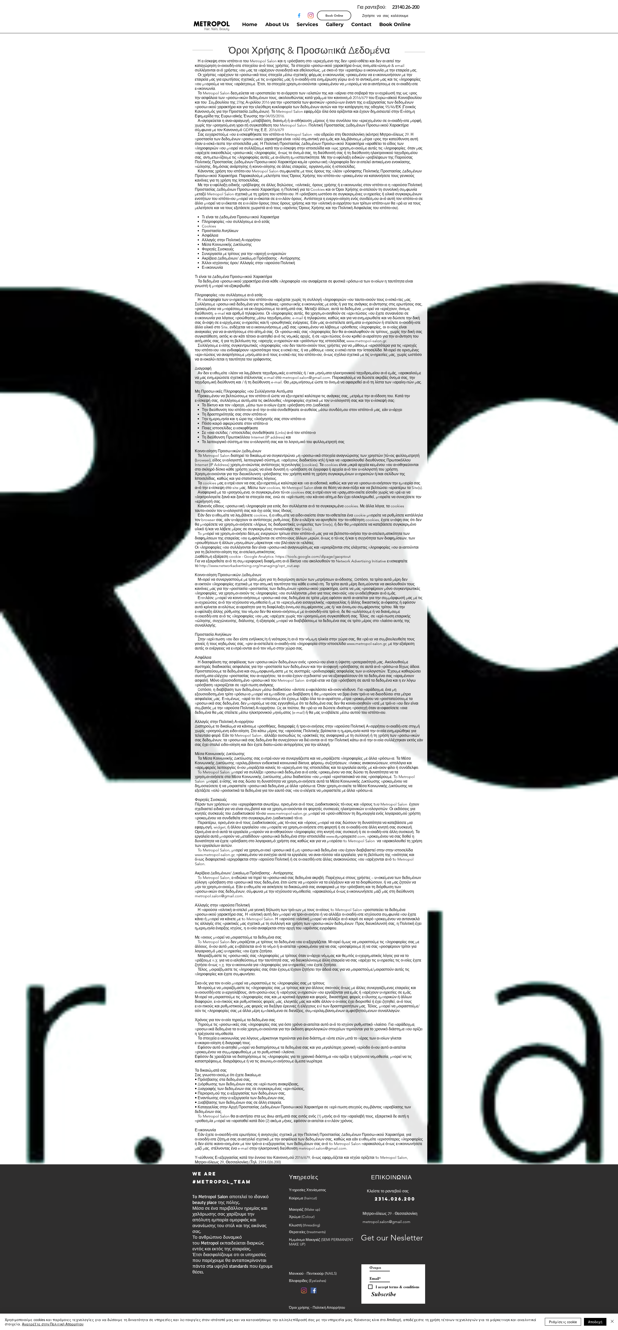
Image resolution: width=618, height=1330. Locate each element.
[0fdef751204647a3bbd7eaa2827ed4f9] (299, 15)
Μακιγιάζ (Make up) (304, 1209)
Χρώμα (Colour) (302, 1216)
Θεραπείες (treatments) (307, 1232)
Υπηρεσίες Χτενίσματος (307, 1190)
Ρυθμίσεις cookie (563, 1321)
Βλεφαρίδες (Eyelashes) (307, 1280)
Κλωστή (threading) (304, 1225)
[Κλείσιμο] (612, 1321)
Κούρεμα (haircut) (303, 1198)
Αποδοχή (595, 1321)
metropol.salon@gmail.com (306, 377)
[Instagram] (311, 15)
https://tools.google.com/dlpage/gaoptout (313, 556)
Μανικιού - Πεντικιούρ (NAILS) (313, 1273)
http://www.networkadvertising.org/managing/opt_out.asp (249, 565)
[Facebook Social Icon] (313, 1290)
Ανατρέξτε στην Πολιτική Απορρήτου (53, 1324)
